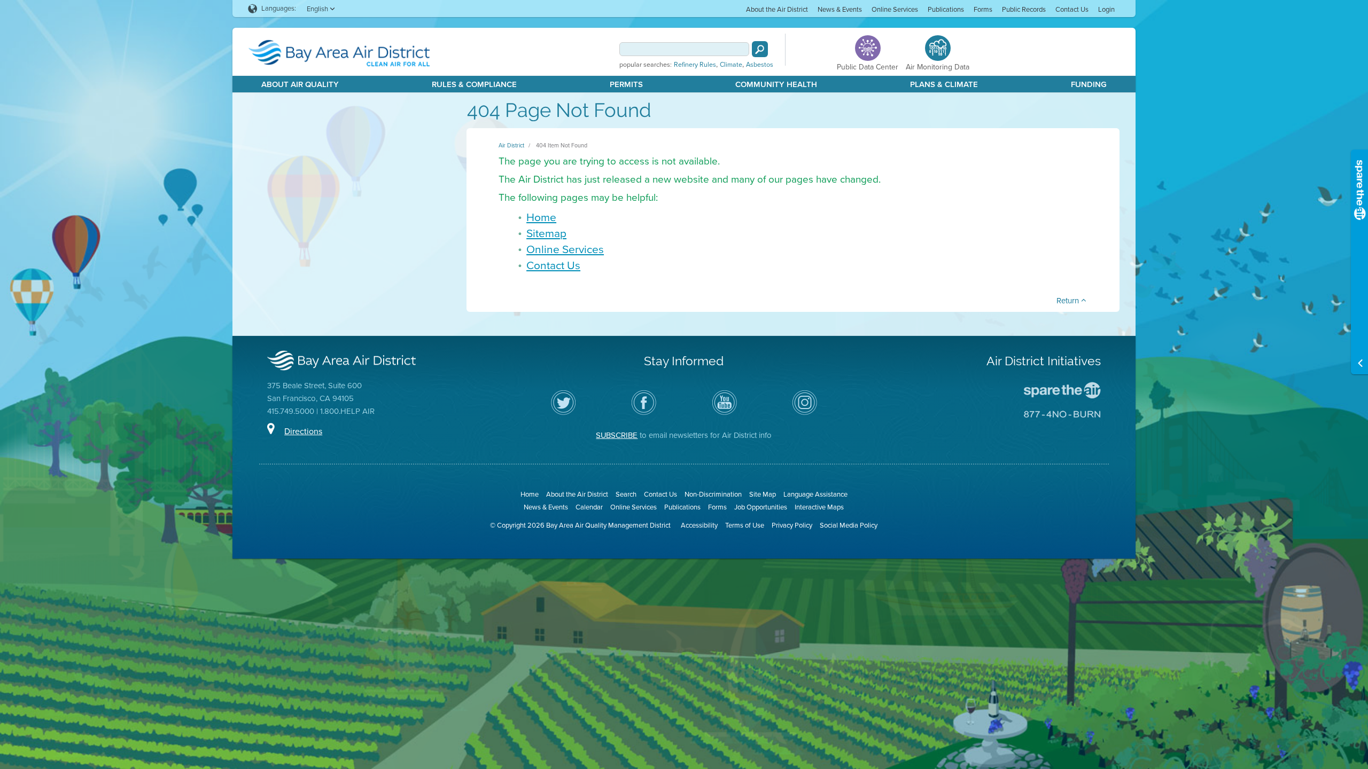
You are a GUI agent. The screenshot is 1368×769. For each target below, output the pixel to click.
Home (541, 217)
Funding (1089, 84)
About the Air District (777, 9)
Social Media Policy (848, 525)
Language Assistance (815, 494)
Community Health (776, 84)
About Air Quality (300, 84)
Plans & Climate (944, 84)
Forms (983, 9)
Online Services (895, 9)
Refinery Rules (695, 64)
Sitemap (546, 233)
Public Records (1024, 9)
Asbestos (759, 64)
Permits (626, 84)
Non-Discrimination (713, 494)
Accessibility (699, 525)
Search (626, 494)
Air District (511, 145)
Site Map (762, 494)
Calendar (589, 507)
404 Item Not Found (561, 145)
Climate (731, 64)
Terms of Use (744, 525)
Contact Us (1072, 9)
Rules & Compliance (474, 84)
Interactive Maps (819, 507)
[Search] (760, 49)
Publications (946, 9)
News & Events (840, 9)
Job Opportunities (760, 507)
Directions (303, 431)
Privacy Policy (792, 525)
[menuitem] (777, 9)
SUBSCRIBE (617, 435)
